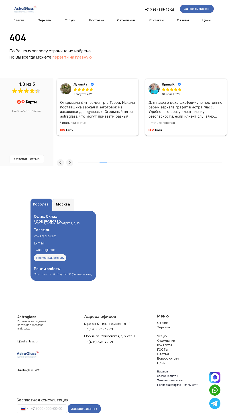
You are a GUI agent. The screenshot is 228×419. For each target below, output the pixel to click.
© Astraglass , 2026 (29, 370)
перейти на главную (72, 57)
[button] (197, 9)
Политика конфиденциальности (177, 385)
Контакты (164, 345)
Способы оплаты (167, 376)
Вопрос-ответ (168, 358)
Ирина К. (168, 84)
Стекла (163, 323)
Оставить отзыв (26, 159)
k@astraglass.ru (45, 250)
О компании (166, 340)
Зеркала (163, 327)
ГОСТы (162, 349)
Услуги (162, 336)
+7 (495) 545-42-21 (159, 9)
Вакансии (163, 371)
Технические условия (170, 380)
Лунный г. (80, 84)
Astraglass (26, 316)
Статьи (163, 354)
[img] (25, 9)
